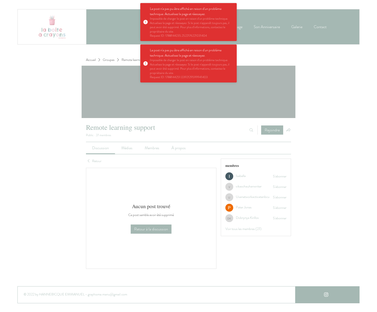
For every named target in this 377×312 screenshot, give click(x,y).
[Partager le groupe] (288, 129)
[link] (100, 148)
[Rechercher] (251, 130)
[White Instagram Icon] (326, 294)
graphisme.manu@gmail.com (107, 294)
